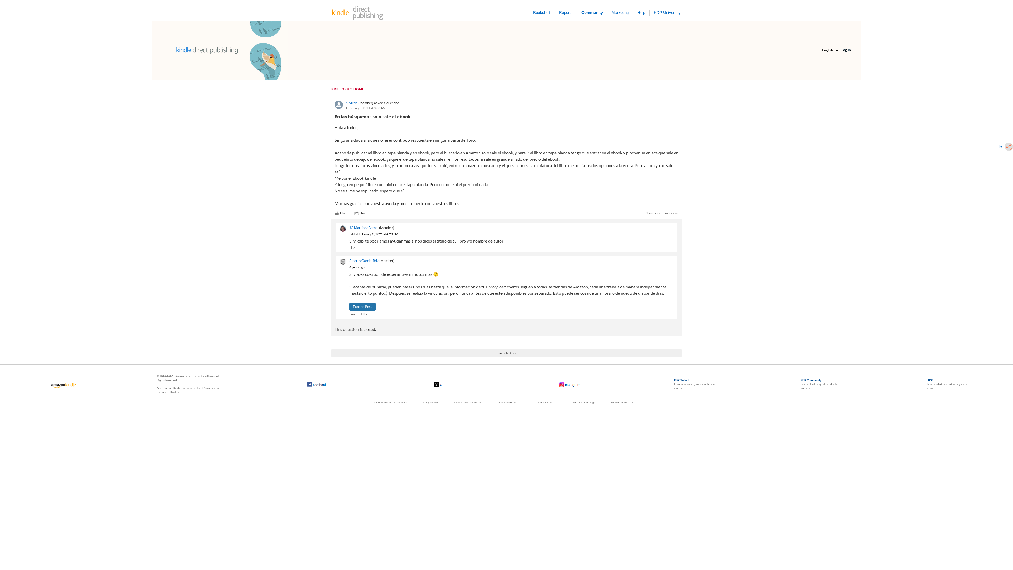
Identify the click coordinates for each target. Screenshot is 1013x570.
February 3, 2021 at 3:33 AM (366, 108)
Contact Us (545, 402)
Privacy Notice (429, 402)
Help (641, 12)
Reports (566, 12)
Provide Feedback (622, 402)
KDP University (667, 12)
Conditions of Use (506, 402)
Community (592, 12)
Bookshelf (541, 12)
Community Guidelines (467, 402)
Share (363, 213)
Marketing (620, 12)
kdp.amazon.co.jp (584, 402)
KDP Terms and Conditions (390, 402)
